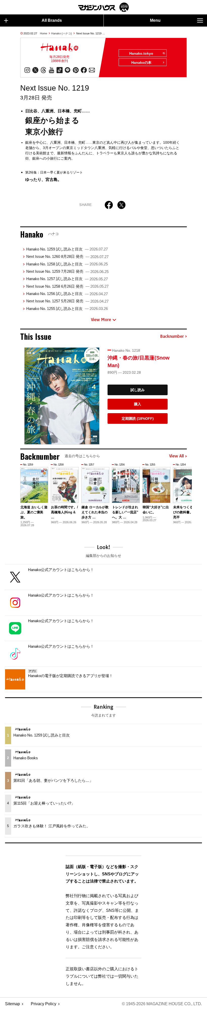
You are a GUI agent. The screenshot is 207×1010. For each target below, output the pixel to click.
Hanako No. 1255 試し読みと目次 (67, 308)
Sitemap (12, 1004)
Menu (155, 20)
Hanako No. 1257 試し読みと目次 (67, 279)
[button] (182, 492)
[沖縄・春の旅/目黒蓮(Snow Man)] (61, 396)
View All (176, 456)
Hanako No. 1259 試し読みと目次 (67, 249)
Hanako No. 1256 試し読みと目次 (67, 293)
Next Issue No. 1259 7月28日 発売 (67, 271)
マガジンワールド (103, 7)
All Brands (52, 20)
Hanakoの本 (141, 62)
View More (101, 319)
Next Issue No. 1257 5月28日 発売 (67, 301)
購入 (137, 404)
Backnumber (172, 336)
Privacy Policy (43, 1004)
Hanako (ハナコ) (61, 33)
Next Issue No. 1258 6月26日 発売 (67, 286)
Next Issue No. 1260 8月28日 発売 (67, 256)
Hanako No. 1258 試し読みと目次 (67, 264)
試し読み (138, 390)
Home (43, 33)
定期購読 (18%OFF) (138, 418)
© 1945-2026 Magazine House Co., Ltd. (162, 1004)
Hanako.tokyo (141, 53)
